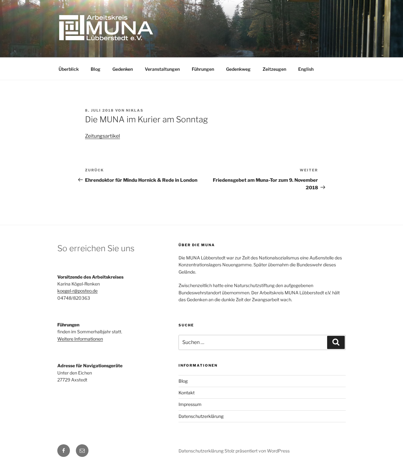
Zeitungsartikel (102, 136)
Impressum (190, 404)
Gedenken (122, 69)
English (306, 69)
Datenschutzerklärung (201, 416)
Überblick (69, 69)
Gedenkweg (238, 69)
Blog (95, 69)
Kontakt (187, 392)
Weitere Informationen (80, 338)
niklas (135, 110)
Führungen (203, 69)
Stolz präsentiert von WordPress (257, 450)
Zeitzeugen (274, 69)
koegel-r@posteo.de (77, 290)
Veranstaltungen (162, 69)
